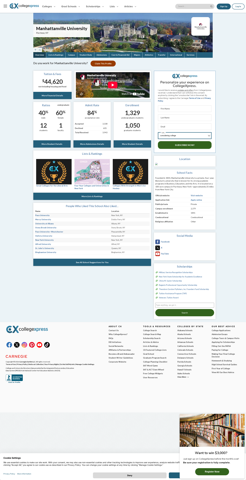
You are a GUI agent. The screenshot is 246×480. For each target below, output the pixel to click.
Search (185, 312)
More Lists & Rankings (92, 196)
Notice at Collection (35, 364)
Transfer (162, 55)
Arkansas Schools (185, 342)
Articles (128, 6)
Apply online (196, 200)
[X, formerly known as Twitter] (16, 347)
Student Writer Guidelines (121, 358)
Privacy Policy (22, 364)
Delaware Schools (185, 358)
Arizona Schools (184, 338)
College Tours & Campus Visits (225, 338)
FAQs (111, 338)
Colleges (47, 6)
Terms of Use (194, 98)
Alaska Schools (184, 334)
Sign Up (223, 6)
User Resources (150, 377)
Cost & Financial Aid (120, 55)
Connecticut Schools (186, 354)
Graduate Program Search (154, 358)
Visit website (197, 195)
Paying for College (220, 350)
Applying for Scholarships (223, 342)
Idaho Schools (183, 373)
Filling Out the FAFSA (221, 346)
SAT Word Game (150, 365)
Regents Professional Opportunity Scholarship (178, 285)
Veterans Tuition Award (169, 297)
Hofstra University (43, 236)
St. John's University (44, 248)
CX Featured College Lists (155, 350)
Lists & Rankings (55, 55)
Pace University (42, 215)
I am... (163, 132)
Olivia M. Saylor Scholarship (170, 281)
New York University (44, 240)
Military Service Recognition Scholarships (176, 272)
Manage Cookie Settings (85, 364)
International (176, 55)
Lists (112, 6)
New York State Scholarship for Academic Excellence (180, 277)
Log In (238, 6)
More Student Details (52, 144)
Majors (137, 55)
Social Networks (116, 346)
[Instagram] (24, 347)
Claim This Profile (103, 63)
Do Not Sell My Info (67, 364)
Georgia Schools (184, 365)
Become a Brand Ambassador (122, 354)
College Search (150, 330)
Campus (71, 55)
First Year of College (221, 368)
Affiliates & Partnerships (120, 350)
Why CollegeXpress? (118, 334)
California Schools (185, 346)
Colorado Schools (185, 350)
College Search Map (152, 334)
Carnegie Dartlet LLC (27, 362)
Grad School (148, 354)
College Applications (221, 330)
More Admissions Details (92, 144)
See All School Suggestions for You (92, 262)
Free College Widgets (153, 373)
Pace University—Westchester (49, 232)
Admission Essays (219, 334)
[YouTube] (39, 347)
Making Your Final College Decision (223, 355)
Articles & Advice (151, 342)
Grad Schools (69, 6)
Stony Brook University (45, 227)
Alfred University (43, 244)
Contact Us (114, 330)
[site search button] (211, 6)
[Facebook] (9, 347)
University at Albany (44, 223)
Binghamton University (45, 252)
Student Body (86, 55)
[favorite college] (35, 50)
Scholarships (93, 6)
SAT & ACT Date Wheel (153, 369)
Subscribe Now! (185, 145)
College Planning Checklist (155, 362)
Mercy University (43, 219)
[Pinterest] (31, 347)
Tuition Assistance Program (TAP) (173, 293)
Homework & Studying (222, 361)
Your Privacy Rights (51, 364)
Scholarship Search (151, 338)
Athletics (149, 55)
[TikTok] (47, 347)
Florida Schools (184, 362)
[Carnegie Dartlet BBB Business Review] (14, 383)
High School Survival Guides (224, 364)
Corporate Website (117, 362)
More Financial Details (52, 95)
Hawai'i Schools (184, 369)
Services (190, 55)
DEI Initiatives (115, 342)
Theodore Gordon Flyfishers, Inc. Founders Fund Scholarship (184, 289)
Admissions (102, 55)
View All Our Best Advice (223, 372)
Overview (39, 55)
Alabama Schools (184, 330)
